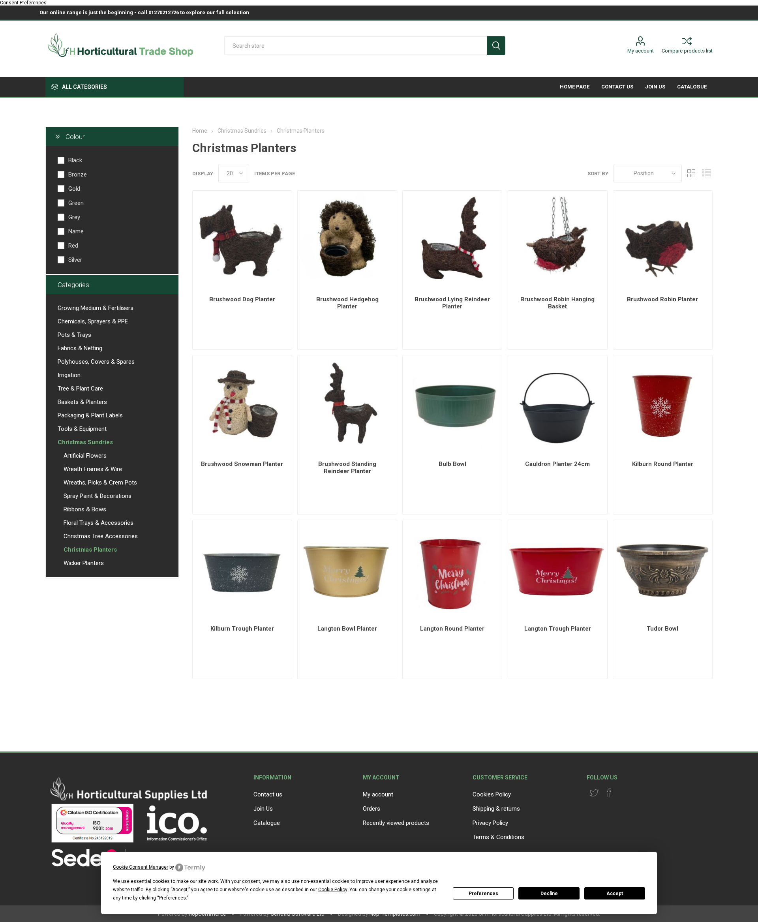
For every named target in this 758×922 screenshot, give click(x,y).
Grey (74, 217)
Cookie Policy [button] (332, 889)
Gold (74, 188)
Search (496, 45)
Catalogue (266, 822)
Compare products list (687, 51)
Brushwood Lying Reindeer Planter (452, 303)
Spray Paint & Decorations (97, 495)
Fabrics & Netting (80, 348)
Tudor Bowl (662, 628)
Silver (75, 259)
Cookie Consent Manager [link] (140, 867)
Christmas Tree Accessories (101, 536)
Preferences (483, 893)
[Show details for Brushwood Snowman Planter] (242, 405)
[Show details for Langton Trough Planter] (557, 569)
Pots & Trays (74, 334)
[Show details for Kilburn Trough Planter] (242, 569)
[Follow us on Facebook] (609, 793)
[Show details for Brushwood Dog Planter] (242, 240)
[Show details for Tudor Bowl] (662, 569)
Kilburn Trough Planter (242, 628)
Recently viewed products (396, 822)
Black (75, 160)
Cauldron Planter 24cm (557, 464)
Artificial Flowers (85, 455)
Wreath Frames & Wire (93, 469)
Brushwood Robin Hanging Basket (557, 303)
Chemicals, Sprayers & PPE (93, 321)
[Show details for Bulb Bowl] (452, 405)
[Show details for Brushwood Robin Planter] (662, 240)
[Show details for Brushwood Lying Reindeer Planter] (452, 240)
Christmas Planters (90, 549)
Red (73, 245)
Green (76, 203)
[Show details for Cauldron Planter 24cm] (557, 405)
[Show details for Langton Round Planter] (452, 569)
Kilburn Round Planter (662, 464)
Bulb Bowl (452, 464)
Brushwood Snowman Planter (242, 464)
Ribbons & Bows (85, 509)
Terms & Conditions (498, 837)
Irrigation (69, 375)
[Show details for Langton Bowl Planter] (347, 569)
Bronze (77, 174)
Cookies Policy (492, 794)
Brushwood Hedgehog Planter (347, 303)
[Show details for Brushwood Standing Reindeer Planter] (347, 405)
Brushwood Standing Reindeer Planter (347, 467)
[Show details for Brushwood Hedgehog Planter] (347, 240)
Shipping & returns (496, 808)
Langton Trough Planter (557, 628)
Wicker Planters (84, 563)
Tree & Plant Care (80, 388)
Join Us (263, 808)
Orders (371, 808)
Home (199, 131)
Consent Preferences (23, 3)
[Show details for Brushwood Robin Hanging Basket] (557, 240)
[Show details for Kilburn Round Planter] (662, 405)
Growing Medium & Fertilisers (95, 308)
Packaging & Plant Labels (90, 415)
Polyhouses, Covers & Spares (96, 361)
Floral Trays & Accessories (98, 522)
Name (76, 231)
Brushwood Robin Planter (662, 299)
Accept (614, 893)
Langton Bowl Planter (347, 628)
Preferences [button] (172, 898)
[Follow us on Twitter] (594, 793)
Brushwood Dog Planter (242, 299)
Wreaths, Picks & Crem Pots (100, 482)
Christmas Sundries (85, 442)
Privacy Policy (490, 822)
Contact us (267, 794)
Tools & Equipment (82, 428)
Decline (549, 893)
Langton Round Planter (452, 628)
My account (640, 51)
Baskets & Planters (82, 402)
